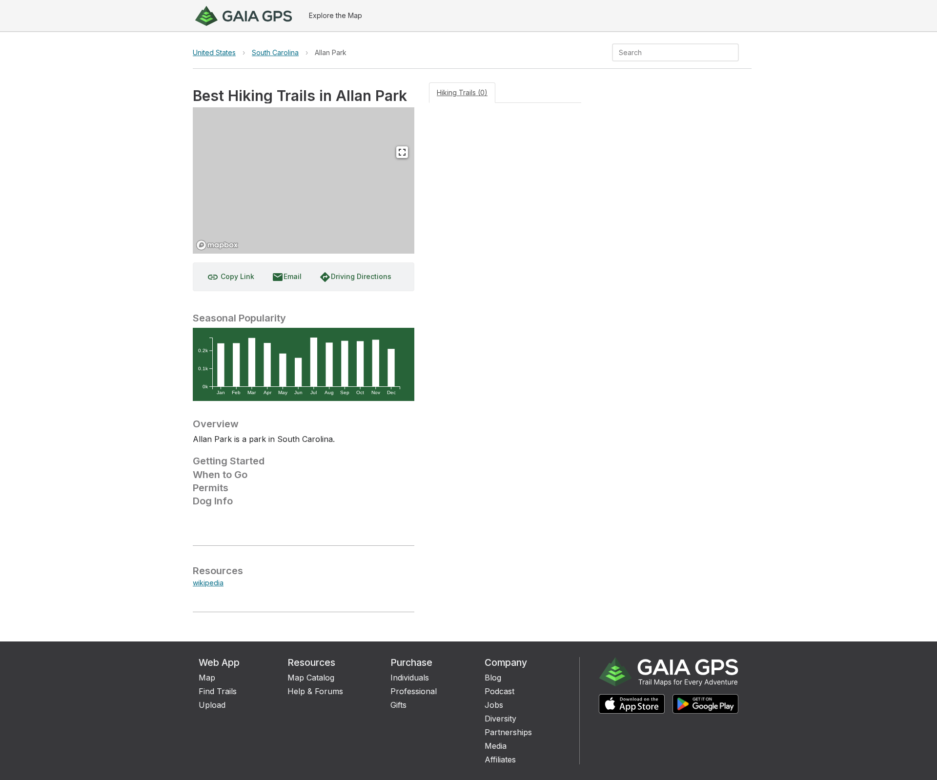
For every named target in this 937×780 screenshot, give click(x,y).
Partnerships (508, 732)
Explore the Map (335, 15)
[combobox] (667, 52)
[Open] (734, 53)
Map (207, 677)
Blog (493, 677)
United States (214, 52)
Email (287, 277)
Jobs (494, 705)
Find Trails (218, 691)
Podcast (499, 691)
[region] (303, 180)
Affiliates (500, 759)
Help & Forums (315, 691)
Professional (413, 691)
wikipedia (208, 583)
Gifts (398, 705)
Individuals (409, 677)
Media (496, 746)
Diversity (500, 718)
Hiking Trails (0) (462, 92)
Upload (212, 705)
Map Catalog (310, 677)
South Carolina (275, 52)
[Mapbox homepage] (217, 245)
